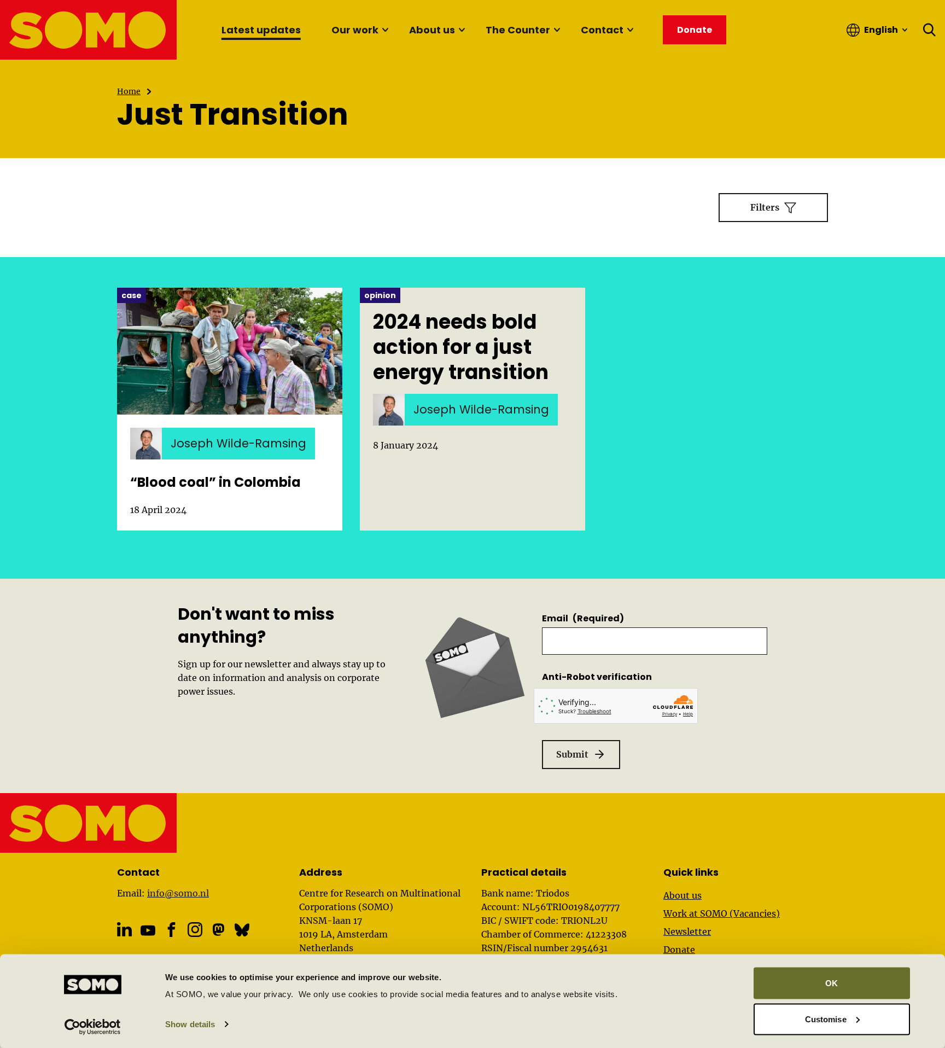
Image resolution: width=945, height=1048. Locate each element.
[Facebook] (171, 929)
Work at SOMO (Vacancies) (721, 913)
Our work (354, 30)
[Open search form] (929, 30)
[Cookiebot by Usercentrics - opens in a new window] (93, 1026)
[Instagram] (195, 929)
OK (831, 983)
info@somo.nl (178, 893)
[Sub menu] (385, 30)
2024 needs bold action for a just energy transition (461, 347)
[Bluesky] (242, 929)
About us (432, 30)
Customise (826, 1018)
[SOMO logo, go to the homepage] (89, 30)
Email (583, 618)
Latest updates (261, 30)
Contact (602, 30)
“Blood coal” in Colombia (215, 482)
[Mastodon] (218, 929)
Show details (190, 1024)
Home (129, 91)
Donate (679, 949)
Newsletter (687, 931)
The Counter (518, 30)
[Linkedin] (124, 929)
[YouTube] (148, 930)
